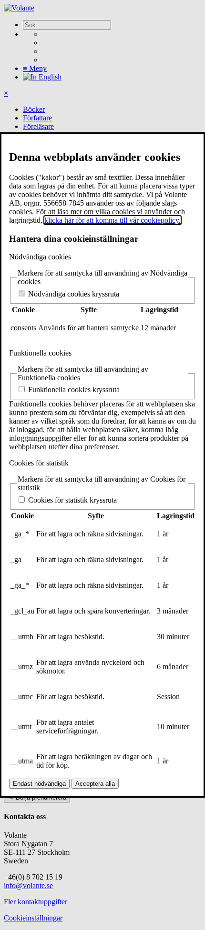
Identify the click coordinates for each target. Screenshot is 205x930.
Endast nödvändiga (39, 783)
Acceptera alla (95, 783)
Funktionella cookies (40, 353)
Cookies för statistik (39, 463)
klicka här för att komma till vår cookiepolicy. (112, 220)
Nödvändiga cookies (40, 257)
